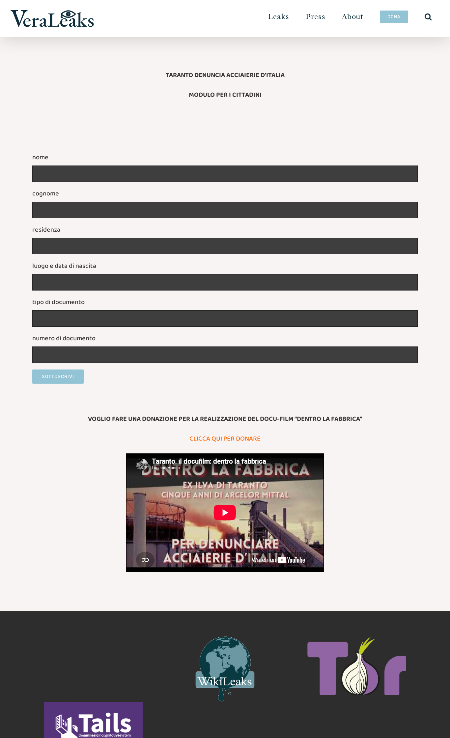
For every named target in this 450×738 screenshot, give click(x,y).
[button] (428, 16)
